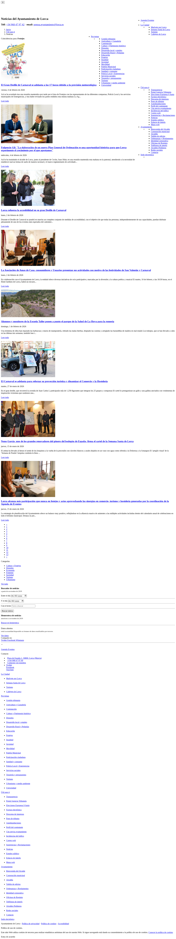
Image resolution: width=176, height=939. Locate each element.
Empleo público (157, 120)
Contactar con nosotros (16, 663)
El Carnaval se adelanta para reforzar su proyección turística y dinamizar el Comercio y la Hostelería (54, 381)
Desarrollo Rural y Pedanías (112, 53)
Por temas (95, 36)
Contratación (106, 43)
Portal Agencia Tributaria (161, 92)
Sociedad (10, 575)
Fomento (9, 573)
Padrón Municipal (108, 67)
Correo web (156, 113)
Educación (105, 55)
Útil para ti (145, 87)
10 (7, 548)
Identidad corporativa (159, 141)
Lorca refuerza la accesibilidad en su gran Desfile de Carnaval (33, 210)
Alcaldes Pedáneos (158, 148)
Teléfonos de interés (159, 145)
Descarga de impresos (160, 99)
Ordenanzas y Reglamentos (162, 138)
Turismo (154, 32)
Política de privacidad (30, 924)
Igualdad (104, 60)
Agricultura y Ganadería (111, 41)
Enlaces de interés (158, 122)
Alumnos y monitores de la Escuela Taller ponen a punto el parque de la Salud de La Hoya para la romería (57, 321)
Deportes (105, 48)
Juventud (105, 62)
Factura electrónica (158, 97)
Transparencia (156, 90)
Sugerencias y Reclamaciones (163, 115)
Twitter (4, 640)
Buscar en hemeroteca (10, 623)
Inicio (8, 29)
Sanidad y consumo (109, 71)
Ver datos (5, 635)
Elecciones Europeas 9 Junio (162, 94)
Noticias (154, 118)
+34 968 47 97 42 (15, 24)
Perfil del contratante (159, 106)
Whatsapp (20, 640)
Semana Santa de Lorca (160, 29)
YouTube (10, 670)
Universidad (106, 85)
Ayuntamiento (146, 127)
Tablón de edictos (158, 136)
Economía (10, 570)
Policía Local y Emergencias (112, 73)
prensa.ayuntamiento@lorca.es (49, 24)
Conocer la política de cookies (160, 932)
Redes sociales (157, 150)
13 (7, 555)
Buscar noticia (7, 611)
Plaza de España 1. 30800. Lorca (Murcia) (24, 658)
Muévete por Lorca (158, 27)
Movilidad (105, 64)
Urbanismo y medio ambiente (113, 83)
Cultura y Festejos (13, 566)
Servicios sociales (108, 76)
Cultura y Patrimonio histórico (113, 46)
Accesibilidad (63, 924)
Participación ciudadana (111, 69)
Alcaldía (154, 134)
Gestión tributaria (108, 39)
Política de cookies (48, 924)
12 (7, 552)
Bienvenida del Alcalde (160, 129)
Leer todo (5, 101)
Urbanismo (10, 579)
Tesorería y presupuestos (111, 78)
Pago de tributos (157, 101)
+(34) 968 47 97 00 (15, 660)
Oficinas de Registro (159, 143)
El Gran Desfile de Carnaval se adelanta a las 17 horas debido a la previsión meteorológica (49, 85)
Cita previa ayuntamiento (161, 108)
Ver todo (4, 584)
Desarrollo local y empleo (111, 50)
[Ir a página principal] (16, 12)
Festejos (104, 57)
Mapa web (155, 124)
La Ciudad (145, 25)
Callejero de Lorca (158, 34)
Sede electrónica (147, 155)
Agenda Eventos (147, 20)
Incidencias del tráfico (160, 111)
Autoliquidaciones (158, 104)
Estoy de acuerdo (8, 937)
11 (7, 550)
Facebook (11, 640)
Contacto (154, 152)
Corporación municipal (160, 131)
